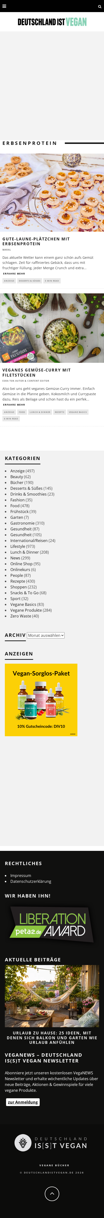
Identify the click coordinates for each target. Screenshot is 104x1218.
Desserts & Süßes (29, 280)
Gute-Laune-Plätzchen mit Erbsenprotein (36, 241)
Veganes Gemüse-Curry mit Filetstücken (36, 372)
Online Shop (21, 563)
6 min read (11, 418)
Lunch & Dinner (40, 412)
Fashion (17, 500)
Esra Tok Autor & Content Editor (25, 380)
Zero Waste (20, 616)
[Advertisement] (52, 86)
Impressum (20, 875)
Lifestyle (17, 546)
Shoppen (18, 587)
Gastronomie (22, 523)
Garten (16, 517)
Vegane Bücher (54, 1165)
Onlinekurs (20, 569)
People (16, 575)
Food (22, 412)
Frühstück (19, 511)
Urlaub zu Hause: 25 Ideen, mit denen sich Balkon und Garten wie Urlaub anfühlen (52, 1037)
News (15, 558)
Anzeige (9, 280)
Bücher (16, 482)
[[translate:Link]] (13, 6)
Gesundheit (21, 529)
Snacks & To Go (24, 592)
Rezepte (59, 412)
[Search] (100, 6)
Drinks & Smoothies (28, 494)
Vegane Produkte (26, 610)
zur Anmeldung (23, 1102)
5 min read (52, 280)
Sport (15, 598)
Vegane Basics (78, 412)
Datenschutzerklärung (30, 881)
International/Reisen (29, 540)
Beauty (16, 476)
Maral (6, 249)
